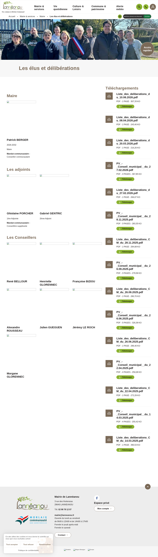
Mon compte (103, 509)
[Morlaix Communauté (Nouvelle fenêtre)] (33, 521)
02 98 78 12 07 (64, 509)
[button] (120, 16)
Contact (61, 535)
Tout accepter (12, 544)
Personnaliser (45, 544)
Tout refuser (28, 544)
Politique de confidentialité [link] (28, 550)
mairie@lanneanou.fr (64, 515)
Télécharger (127, 106)
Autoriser (147, 16)
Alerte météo (120, 8)
